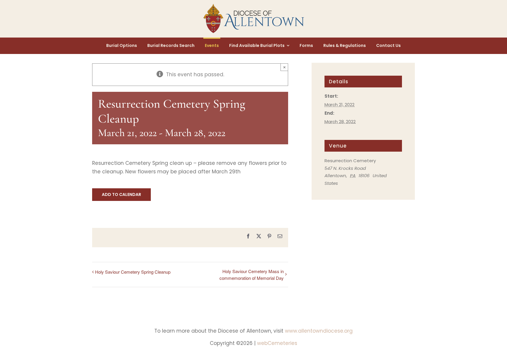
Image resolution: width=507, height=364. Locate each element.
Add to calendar (121, 194)
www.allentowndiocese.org (319, 330)
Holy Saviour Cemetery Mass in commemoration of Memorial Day (251, 274)
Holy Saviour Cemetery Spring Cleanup (132, 272)
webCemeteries (277, 343)
